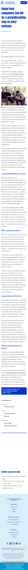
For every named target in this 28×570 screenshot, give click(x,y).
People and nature (9, 406)
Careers (14, 509)
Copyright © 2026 (6, 548)
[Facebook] (17, 543)
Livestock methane (9, 413)
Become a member (14, 532)
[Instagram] (14, 543)
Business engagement (10, 425)
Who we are (14, 507)
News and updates (14, 519)
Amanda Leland (8, 56)
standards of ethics (20, 561)
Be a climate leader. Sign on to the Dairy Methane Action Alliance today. (11, 391)
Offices (14, 511)
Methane (6, 416)
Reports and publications (14, 522)
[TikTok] (20, 543)
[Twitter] (7, 543)
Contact (14, 537)
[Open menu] (2, 2)
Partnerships (8, 423)
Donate (24, 2)
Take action (14, 534)
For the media (14, 524)
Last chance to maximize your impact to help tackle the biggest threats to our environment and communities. (14, 566)
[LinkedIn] (10, 543)
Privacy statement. (15, 549)
